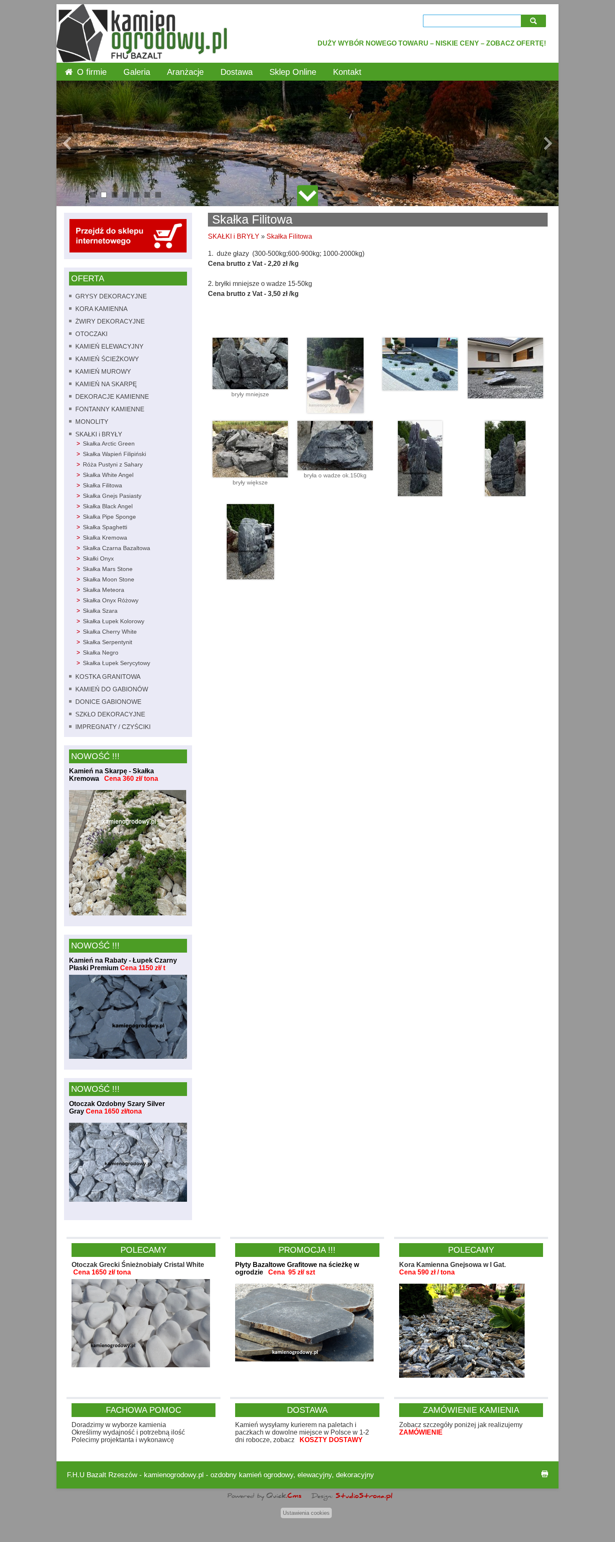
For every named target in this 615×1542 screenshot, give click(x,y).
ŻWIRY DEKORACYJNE (110, 321)
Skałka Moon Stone (108, 579)
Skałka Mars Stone (108, 569)
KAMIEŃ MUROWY (103, 371)
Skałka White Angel (108, 475)
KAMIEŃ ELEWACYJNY (109, 346)
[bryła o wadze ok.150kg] (335, 468)
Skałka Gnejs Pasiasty (112, 496)
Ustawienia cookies (306, 1513)
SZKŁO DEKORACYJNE (110, 714)
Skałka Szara (100, 611)
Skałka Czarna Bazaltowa (116, 548)
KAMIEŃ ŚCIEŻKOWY (107, 358)
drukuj (544, 1474)
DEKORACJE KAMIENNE (112, 396)
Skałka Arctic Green (109, 444)
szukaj (534, 20)
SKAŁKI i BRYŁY (98, 434)
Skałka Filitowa (102, 485)
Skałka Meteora (103, 590)
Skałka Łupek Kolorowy (113, 621)
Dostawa (236, 71)
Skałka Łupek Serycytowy (116, 663)
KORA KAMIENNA (101, 308)
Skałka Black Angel (108, 506)
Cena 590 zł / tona (427, 1272)
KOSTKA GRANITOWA (108, 676)
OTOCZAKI (91, 333)
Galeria (136, 71)
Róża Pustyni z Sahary (113, 464)
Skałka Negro (100, 653)
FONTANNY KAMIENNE (109, 409)
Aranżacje (185, 71)
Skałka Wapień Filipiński (114, 454)
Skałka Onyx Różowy (110, 600)
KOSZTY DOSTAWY (331, 1439)
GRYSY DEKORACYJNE (111, 296)
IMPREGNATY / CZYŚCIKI (113, 726)
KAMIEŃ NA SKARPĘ (106, 383)
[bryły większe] (250, 475)
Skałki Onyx (98, 559)
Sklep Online (292, 71)
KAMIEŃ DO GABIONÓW (111, 689)
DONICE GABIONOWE (108, 701)
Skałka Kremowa (105, 538)
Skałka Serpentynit (107, 642)
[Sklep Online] (128, 250)
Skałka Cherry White (110, 632)
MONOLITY (91, 421)
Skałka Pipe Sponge (109, 517)
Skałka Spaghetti (105, 527)
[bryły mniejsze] (250, 386)
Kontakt (347, 71)
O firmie (92, 71)
